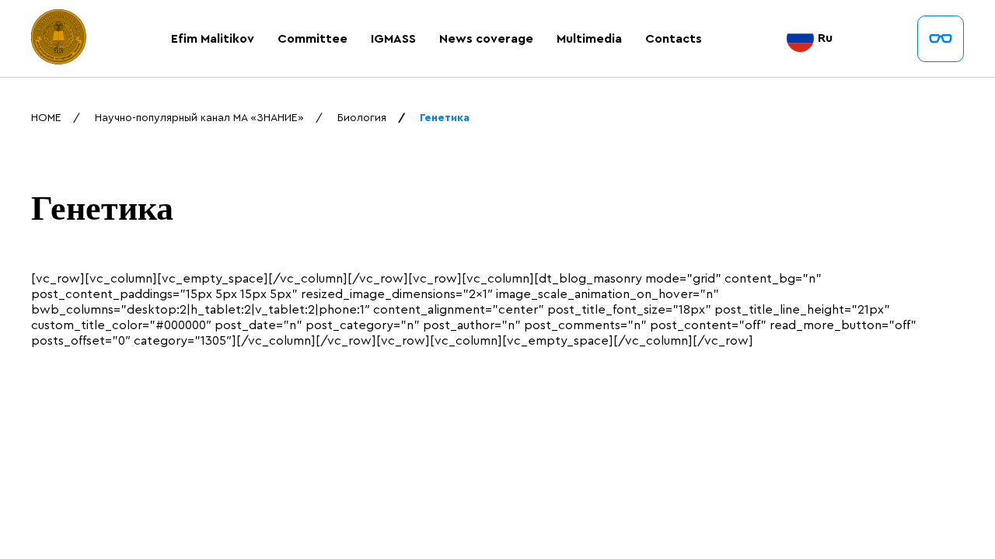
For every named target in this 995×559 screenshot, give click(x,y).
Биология (361, 118)
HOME (46, 118)
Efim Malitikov (212, 39)
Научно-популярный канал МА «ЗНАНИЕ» (199, 118)
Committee (312, 39)
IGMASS (393, 39)
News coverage (486, 39)
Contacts (673, 39)
